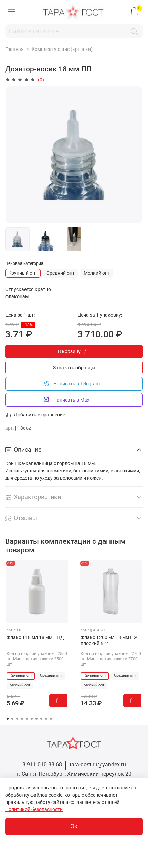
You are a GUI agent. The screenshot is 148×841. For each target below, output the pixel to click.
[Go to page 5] (27, 719)
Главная (14, 49)
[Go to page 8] (41, 719)
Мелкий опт (97, 273)
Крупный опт (23, 273)
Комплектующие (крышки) (62, 49)
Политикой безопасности (34, 809)
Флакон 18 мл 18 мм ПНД (35, 637)
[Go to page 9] (46, 719)
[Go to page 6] (32, 719)
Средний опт (60, 273)
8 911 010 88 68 (42, 764)
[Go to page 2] (12, 719)
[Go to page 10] (51, 719)
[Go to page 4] (22, 719)
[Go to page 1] (8, 719)
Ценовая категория (24, 263)
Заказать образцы (74, 367)
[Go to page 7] (36, 719)
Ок (74, 826)
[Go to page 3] (17, 719)
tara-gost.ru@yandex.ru (98, 764)
